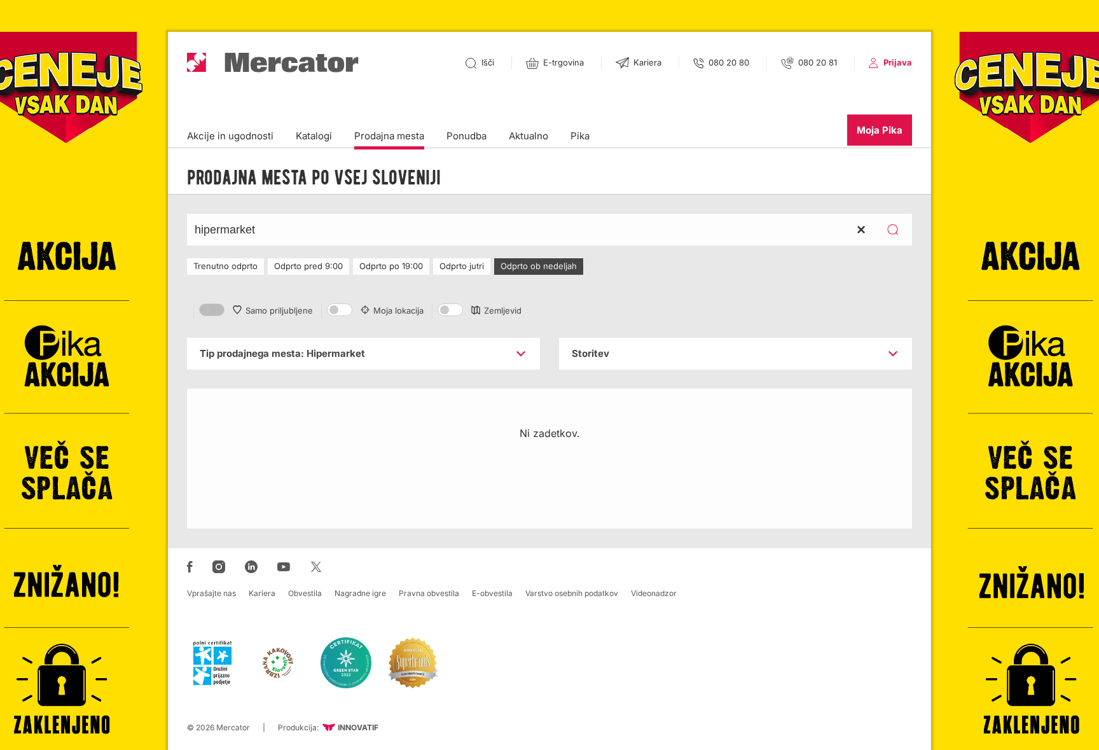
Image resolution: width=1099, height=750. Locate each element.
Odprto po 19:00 (391, 266)
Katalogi (314, 136)
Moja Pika (879, 130)
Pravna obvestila (429, 593)
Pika (580, 136)
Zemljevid (503, 310)
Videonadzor (654, 593)
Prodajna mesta (389, 136)
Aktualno (528, 136)
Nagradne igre (360, 593)
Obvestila (305, 593)
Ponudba (466, 136)
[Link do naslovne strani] (273, 63)
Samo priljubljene (279, 310)
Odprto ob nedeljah (539, 266)
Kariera (262, 593)
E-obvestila (492, 593)
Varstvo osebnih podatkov (571, 593)
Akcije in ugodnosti (230, 136)
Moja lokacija (398, 310)
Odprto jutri (461, 266)
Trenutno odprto (225, 266)
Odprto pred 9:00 (308, 266)
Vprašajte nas (211, 593)
